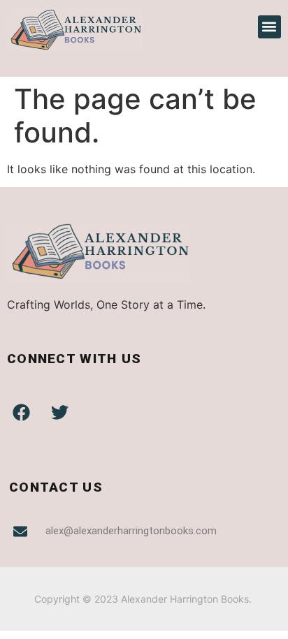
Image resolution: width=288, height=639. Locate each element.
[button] (269, 26)
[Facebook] (20, 412)
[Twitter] (59, 412)
